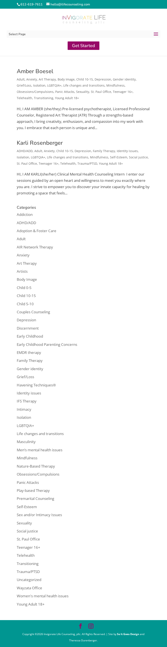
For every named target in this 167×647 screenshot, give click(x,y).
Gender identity (124, 79)
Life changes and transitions (84, 85)
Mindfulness (115, 85)
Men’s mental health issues (39, 449)
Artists (22, 271)
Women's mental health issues (42, 595)
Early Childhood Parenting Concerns (47, 344)
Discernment (28, 328)
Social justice (138, 157)
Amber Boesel (35, 71)
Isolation (39, 85)
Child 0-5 (24, 287)
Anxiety (31, 79)
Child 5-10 (25, 303)
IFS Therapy (27, 401)
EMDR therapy (29, 352)
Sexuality (82, 92)
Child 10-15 (84, 79)
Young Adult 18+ (67, 98)
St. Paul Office (101, 92)
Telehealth (24, 98)
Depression (103, 79)
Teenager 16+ (123, 92)
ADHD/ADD (25, 151)
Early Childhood (30, 336)
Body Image (66, 79)
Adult (21, 79)
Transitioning (43, 98)
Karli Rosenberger (40, 143)
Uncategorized (29, 579)
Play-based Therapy (33, 490)
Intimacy (24, 409)
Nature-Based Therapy (36, 466)
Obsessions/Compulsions (35, 92)
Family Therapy (104, 151)
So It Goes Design (128, 634)
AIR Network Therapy (35, 247)
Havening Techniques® (36, 385)
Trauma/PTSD (87, 163)
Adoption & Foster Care (36, 230)
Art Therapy (47, 79)
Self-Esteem (118, 157)
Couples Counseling (33, 311)
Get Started (83, 46)
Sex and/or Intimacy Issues (39, 514)
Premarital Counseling (35, 498)
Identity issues (127, 151)
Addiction (25, 214)
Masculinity (26, 441)
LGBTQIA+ (54, 85)
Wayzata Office (29, 587)
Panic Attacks (64, 92)
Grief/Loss (24, 85)
